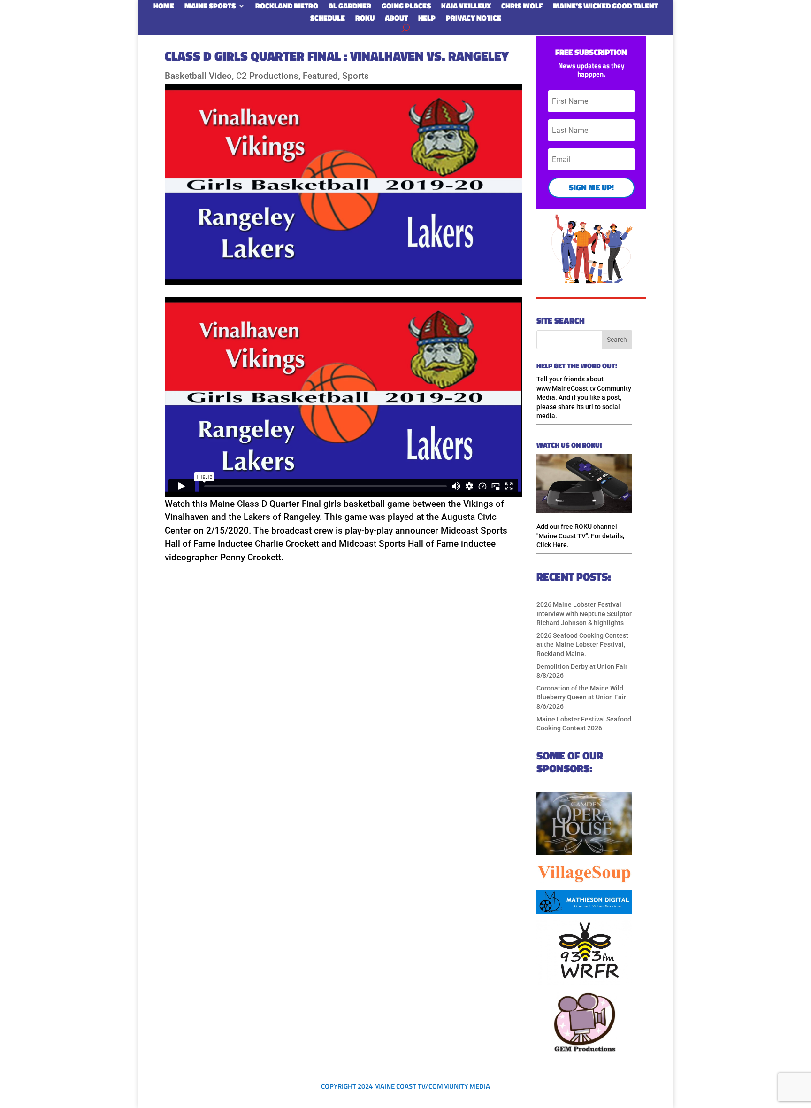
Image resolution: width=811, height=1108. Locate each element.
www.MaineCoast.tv (566, 388)
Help (427, 19)
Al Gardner (350, 7)
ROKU (365, 19)
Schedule (327, 19)
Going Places (406, 7)
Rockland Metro (286, 7)
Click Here (551, 545)
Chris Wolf (522, 7)
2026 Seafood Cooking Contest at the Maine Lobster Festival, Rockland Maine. (582, 645)
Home (163, 7)
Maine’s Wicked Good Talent (605, 7)
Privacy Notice (473, 19)
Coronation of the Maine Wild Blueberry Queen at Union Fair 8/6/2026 (581, 697)
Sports (355, 75)
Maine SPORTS (210, 7)
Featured (320, 75)
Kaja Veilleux (466, 7)
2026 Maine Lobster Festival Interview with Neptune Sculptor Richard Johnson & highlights (584, 614)
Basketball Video (198, 75)
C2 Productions (267, 75)
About (396, 19)
